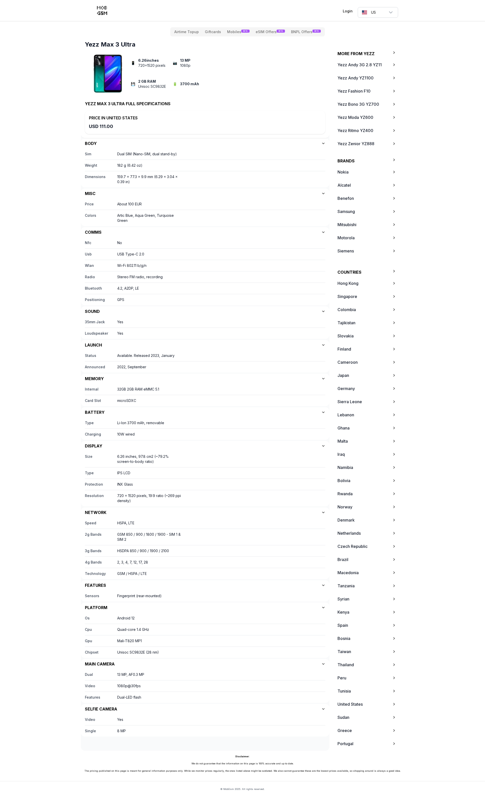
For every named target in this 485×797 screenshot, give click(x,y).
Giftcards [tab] (213, 32)
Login (348, 11)
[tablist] (247, 31)
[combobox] (378, 12)
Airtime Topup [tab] (186, 32)
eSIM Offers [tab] (269, 32)
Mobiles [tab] (237, 32)
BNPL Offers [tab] (305, 32)
